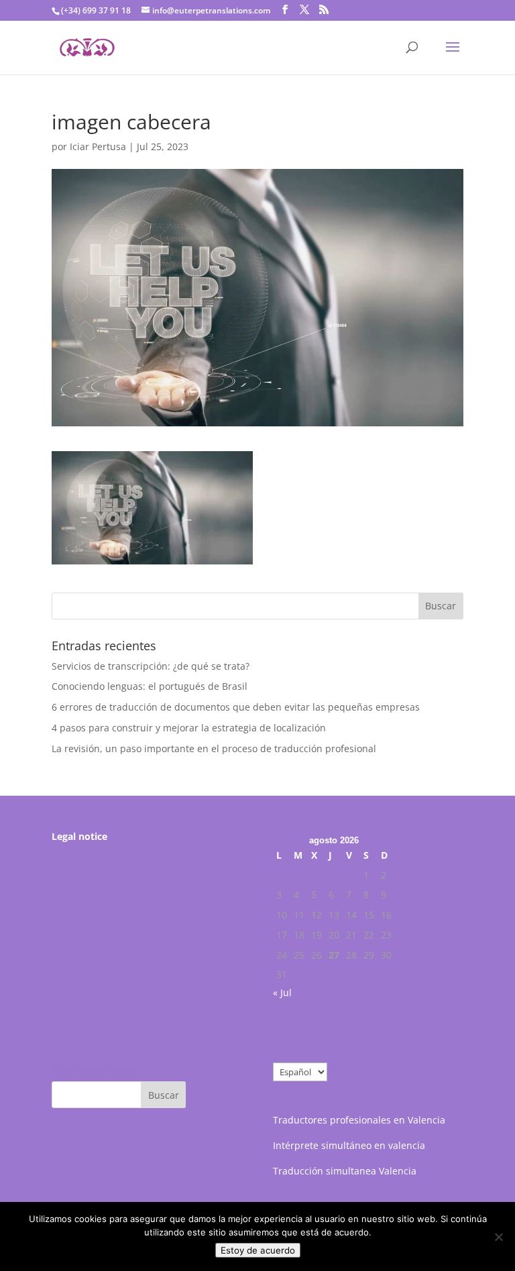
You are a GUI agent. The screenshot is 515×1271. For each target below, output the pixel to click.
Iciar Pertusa (98, 146)
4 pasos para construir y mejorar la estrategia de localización (189, 727)
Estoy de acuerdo (258, 1250)
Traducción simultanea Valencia (344, 1170)
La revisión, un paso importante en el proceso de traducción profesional (214, 748)
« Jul (282, 992)
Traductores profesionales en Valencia (359, 1119)
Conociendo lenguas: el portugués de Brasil (149, 686)
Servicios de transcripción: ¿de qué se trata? (150, 666)
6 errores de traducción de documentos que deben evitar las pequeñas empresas (236, 707)
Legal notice (79, 836)
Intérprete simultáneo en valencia (349, 1145)
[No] (498, 1237)
